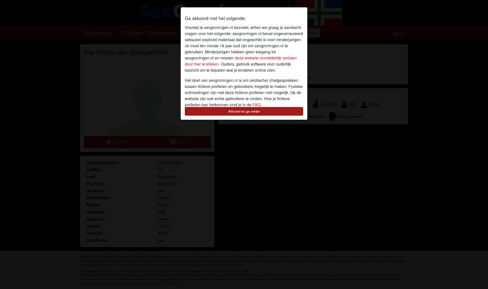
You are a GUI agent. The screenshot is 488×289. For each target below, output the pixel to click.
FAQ (256, 105)
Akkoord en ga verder (244, 111)
